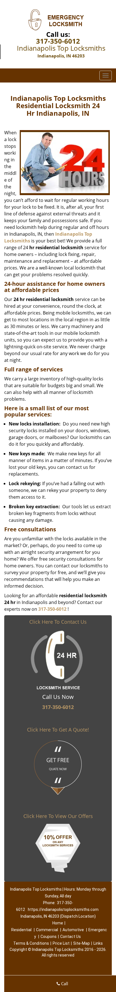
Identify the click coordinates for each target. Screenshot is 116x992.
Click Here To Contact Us (58, 621)
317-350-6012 (58, 41)
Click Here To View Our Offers (58, 816)
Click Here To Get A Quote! (58, 729)
